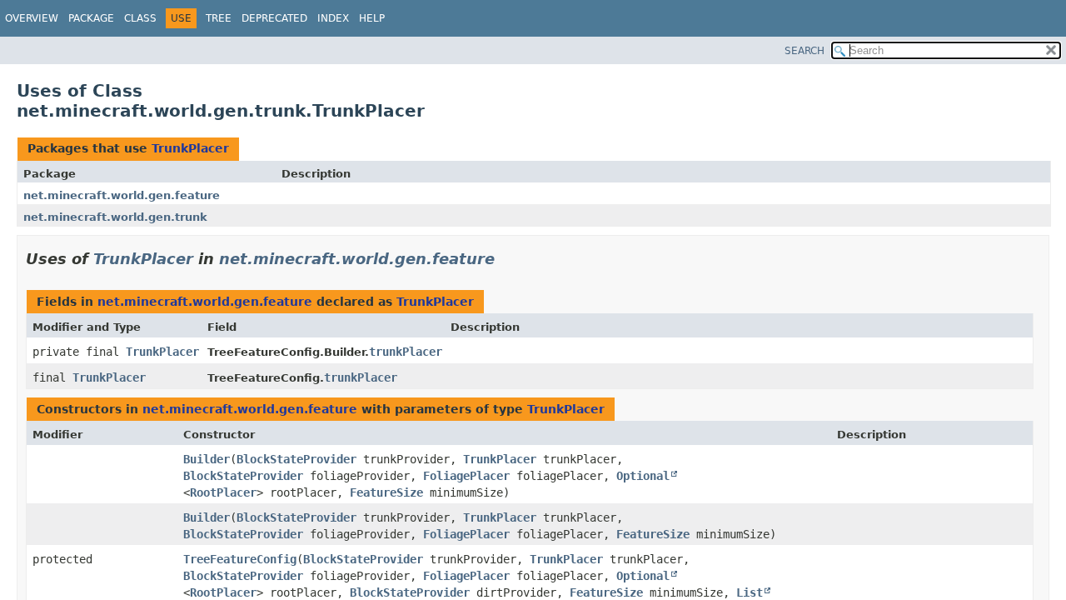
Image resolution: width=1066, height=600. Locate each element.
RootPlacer (223, 492)
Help (372, 18)
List (749, 592)
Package (91, 18)
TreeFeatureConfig (239, 559)
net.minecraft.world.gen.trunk (115, 217)
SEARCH (804, 51)
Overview (31, 18)
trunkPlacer (405, 351)
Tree (219, 18)
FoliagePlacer (466, 475)
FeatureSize (386, 492)
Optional (643, 475)
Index (333, 18)
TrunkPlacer (190, 148)
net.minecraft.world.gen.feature (121, 195)
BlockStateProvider (296, 459)
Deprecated (274, 18)
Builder (206, 459)
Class (140, 18)
